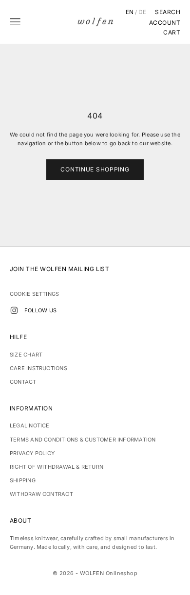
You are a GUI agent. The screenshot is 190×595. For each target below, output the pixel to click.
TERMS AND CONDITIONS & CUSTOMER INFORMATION (82, 439)
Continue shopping (94, 169)
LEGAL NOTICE (30, 425)
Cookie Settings (34, 293)
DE (142, 12)
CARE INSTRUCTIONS (38, 368)
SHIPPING (23, 480)
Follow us (40, 310)
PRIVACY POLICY (32, 453)
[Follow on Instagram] (14, 310)
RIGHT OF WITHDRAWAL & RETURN (56, 466)
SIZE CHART (26, 354)
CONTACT (23, 381)
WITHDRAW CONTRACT (41, 494)
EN (130, 12)
